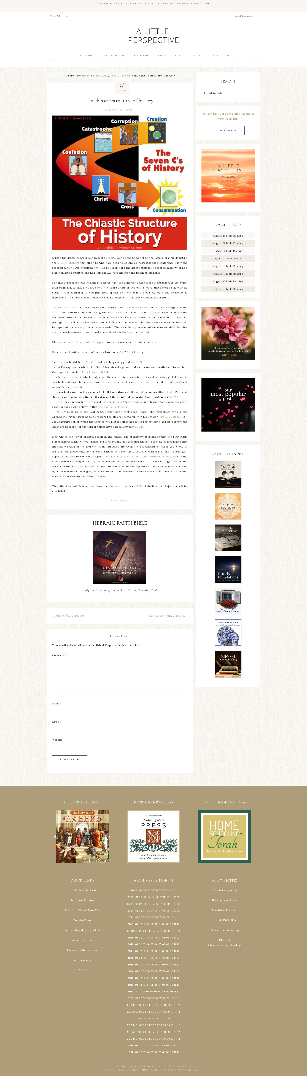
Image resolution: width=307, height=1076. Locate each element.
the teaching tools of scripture (86, 342)
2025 (130, 897)
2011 (130, 991)
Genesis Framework (163, 1070)
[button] (82, 836)
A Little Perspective (153, 35)
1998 (131, 1052)
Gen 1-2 (136, 362)
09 (168, 897)
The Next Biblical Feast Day (82, 910)
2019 (130, 937)
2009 (130, 1005)
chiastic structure (66, 307)
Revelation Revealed (224, 910)
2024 (130, 903)
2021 (131, 924)
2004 (130, 1038)
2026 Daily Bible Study (82, 890)
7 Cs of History (68, 262)
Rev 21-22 (136, 426)
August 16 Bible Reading (228, 289)
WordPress (185, 1070)
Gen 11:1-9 (175, 397)
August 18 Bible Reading (228, 273)
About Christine (82, 940)
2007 (130, 1018)
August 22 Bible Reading (228, 243)
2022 (130, 917)
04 (148, 890)
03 (144, 890)
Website (57, 739)
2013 (131, 978)
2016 (130, 957)
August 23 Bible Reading (228, 235)
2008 (130, 1011)
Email (56, 721)
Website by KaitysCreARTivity (176, 1067)
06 (156, 890)
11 (175, 897)
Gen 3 (86, 372)
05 (152, 890)
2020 (130, 930)
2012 (131, 984)
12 (178, 897)
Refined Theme (137, 1070)
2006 (130, 1025)
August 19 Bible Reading (228, 266)
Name (56, 703)
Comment (59, 655)
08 (164, 890)
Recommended (82, 960)
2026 (130, 890)
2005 (130, 1032)
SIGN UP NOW (228, 130)
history (130, 110)
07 (160, 890)
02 (140, 890)
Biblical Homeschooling (224, 930)
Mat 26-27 (166, 416)
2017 (131, 951)
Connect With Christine (82, 950)
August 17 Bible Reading (228, 281)
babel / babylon (114, 110)
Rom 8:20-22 (99, 372)
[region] (82, 836)
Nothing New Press (224, 900)
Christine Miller (145, 1067)
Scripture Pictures (82, 900)
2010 (130, 998)
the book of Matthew (112, 406)
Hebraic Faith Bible (224, 920)
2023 (130, 910)
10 (171, 897)
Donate (82, 969)
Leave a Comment (120, 500)
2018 (131, 944)
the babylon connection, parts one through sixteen (136, 456)
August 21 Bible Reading (228, 250)
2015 (131, 964)
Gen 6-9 (76, 387)
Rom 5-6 (178, 416)
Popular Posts (82, 920)
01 (136, 890)
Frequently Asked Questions (82, 930)
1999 (130, 1045)
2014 (130, 971)
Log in (198, 1070)
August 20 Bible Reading (228, 258)
